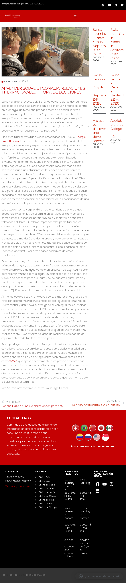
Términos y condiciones (18, 487)
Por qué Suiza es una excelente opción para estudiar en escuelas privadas (32, 406)
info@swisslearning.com (14, 4)
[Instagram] (123, 5)
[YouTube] (109, 5)
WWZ (13, 361)
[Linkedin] (116, 5)
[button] (75, 16)
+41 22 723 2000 (34, 4)
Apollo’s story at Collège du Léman (116, 129)
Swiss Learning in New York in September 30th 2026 (102, 42)
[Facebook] (103, 5)
